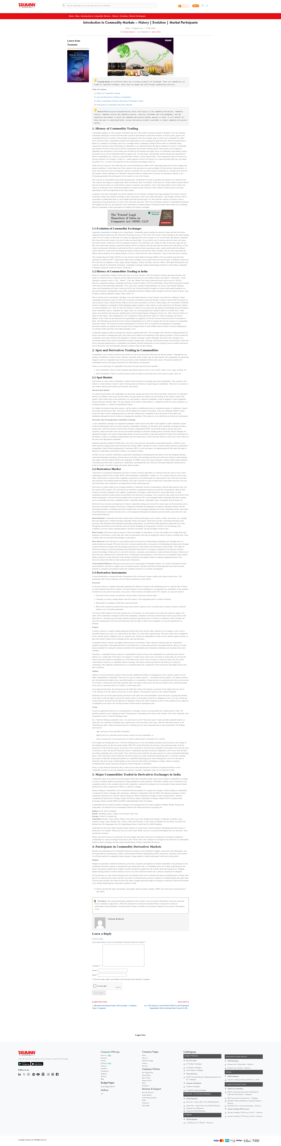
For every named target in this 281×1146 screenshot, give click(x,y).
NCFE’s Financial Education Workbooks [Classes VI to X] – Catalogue (203, 1078)
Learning (103, 1063)
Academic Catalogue (193, 1086)
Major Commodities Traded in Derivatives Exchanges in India (120, 101)
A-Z (102, 1094)
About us (145, 1058)
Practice (103, 1061)
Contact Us (145, 1103)
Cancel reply (97, 939)
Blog (77, 16)
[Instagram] (48, 1075)
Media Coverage (147, 1061)
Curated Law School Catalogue (196, 1090)
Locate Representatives (149, 1098)
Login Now (140, 1035)
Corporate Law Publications (195, 1108)
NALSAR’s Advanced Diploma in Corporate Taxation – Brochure (245, 1102)
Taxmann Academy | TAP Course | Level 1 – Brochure (245, 1112)
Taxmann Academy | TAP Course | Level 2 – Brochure (245, 1116)
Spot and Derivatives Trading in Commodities (114, 97)
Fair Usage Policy (147, 1073)
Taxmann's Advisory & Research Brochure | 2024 (243, 1080)
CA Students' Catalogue (194, 1064)
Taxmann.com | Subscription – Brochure (240, 1064)
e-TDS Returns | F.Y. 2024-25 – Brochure (199, 1123)
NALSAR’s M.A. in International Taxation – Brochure (244, 1106)
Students (103, 1076)
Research (104, 1058)
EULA (144, 1083)
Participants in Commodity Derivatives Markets (114, 105)
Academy (104, 1068)
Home (71, 16)
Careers (144, 1063)
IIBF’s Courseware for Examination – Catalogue (243, 1098)
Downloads (146, 1106)
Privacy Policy (146, 1075)
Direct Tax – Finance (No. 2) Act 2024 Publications (202, 1102)
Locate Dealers (147, 1095)
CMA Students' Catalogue (194, 1070)
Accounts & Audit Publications (196, 1111)
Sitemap (144, 1066)
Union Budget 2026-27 (108, 1087)
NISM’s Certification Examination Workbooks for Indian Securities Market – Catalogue (243, 1093)
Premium (103, 1055)
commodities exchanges (109, 232)
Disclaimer (145, 1086)
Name (95, 970)
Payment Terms (147, 1080)
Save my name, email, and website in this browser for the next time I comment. (122, 979)
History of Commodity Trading (108, 93)
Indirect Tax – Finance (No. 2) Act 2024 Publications (203, 1106)
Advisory (103, 1066)
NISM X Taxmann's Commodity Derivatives (117, 111)
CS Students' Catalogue (194, 1068)
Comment (96, 966)
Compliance (105, 1071)
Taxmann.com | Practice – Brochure (239, 1068)
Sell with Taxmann (148, 1092)
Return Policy (146, 1078)
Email (94, 975)
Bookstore (104, 1074)
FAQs (144, 1100)
